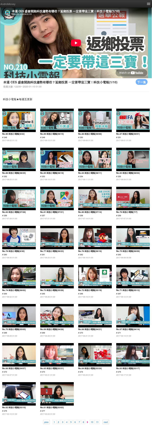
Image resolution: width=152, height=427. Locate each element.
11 (97, 421)
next (106, 421)
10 (92, 421)
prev (46, 421)
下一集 (141, 82)
